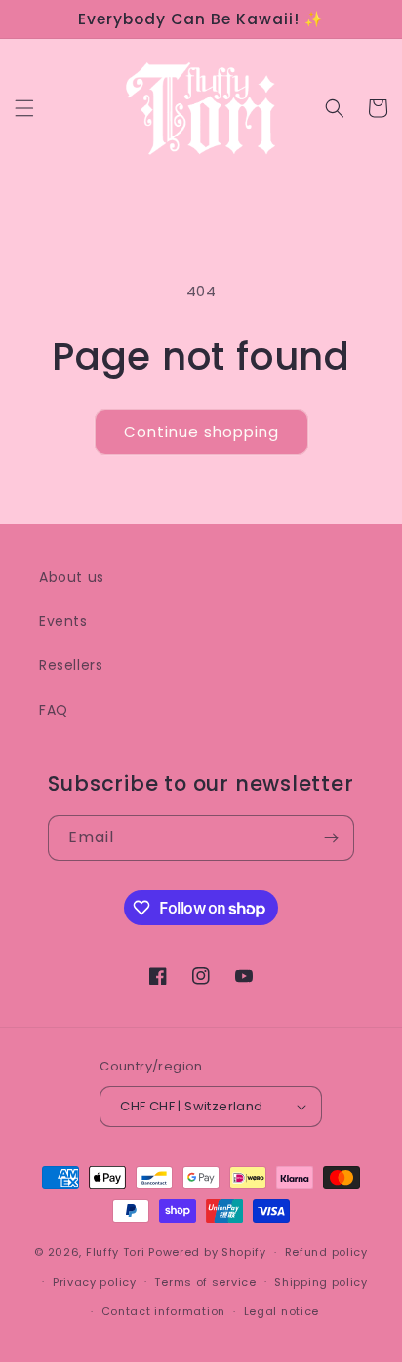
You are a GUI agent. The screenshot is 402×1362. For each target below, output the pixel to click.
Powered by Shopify (207, 1252)
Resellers (70, 665)
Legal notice (281, 1311)
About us (71, 577)
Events (63, 621)
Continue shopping (201, 431)
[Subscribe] (331, 838)
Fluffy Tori (115, 1252)
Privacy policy (95, 1282)
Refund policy (326, 1252)
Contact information (163, 1311)
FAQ (53, 710)
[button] (24, 108)
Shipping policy (321, 1282)
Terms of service (205, 1282)
